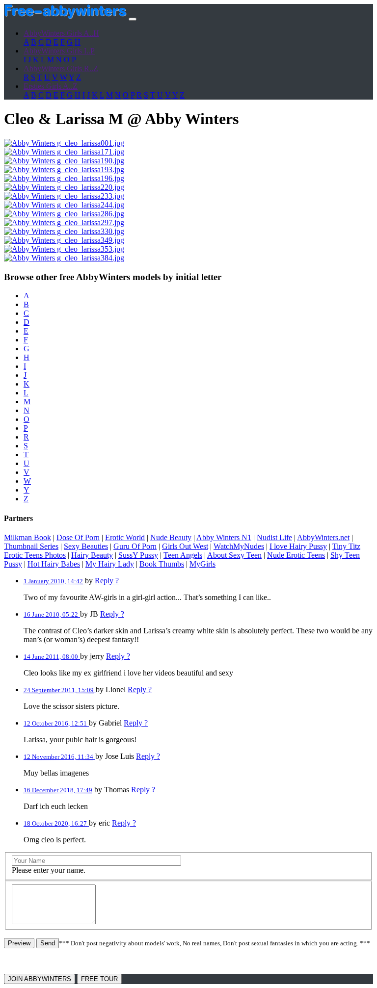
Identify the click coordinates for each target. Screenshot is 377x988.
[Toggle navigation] (132, 19)
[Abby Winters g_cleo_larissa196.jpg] (64, 178)
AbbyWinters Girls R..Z (61, 68)
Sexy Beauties (86, 546)
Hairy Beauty (92, 555)
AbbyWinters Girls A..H (61, 33)
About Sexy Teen (234, 555)
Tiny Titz (346, 546)
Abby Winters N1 (223, 537)
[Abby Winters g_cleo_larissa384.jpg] (64, 258)
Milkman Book (27, 537)
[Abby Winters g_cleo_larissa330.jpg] (64, 231)
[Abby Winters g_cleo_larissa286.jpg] (64, 213)
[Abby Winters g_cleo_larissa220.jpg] (64, 187)
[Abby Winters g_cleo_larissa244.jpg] (64, 205)
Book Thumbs (161, 564)
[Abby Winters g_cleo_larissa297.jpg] (64, 222)
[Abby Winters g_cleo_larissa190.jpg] (64, 160)
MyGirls (202, 564)
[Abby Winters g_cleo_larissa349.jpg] (64, 240)
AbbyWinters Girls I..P (59, 51)
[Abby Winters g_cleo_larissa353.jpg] (64, 249)
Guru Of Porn (135, 546)
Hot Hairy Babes (53, 564)
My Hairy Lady (109, 564)
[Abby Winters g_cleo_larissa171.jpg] (64, 152)
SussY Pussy (138, 555)
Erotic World (125, 537)
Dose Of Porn (78, 537)
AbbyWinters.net (323, 537)
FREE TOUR (99, 979)
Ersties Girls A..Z (51, 86)
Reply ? (107, 580)
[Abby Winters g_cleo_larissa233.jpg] (64, 196)
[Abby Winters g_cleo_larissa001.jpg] (64, 143)
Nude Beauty (170, 537)
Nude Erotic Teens (296, 555)
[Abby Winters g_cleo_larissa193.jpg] (64, 169)
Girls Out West (185, 546)
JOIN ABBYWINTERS (39, 979)
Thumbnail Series (31, 546)
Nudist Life (274, 537)
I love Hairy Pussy (298, 546)
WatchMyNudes (239, 546)
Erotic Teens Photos (35, 555)
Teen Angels (182, 555)
